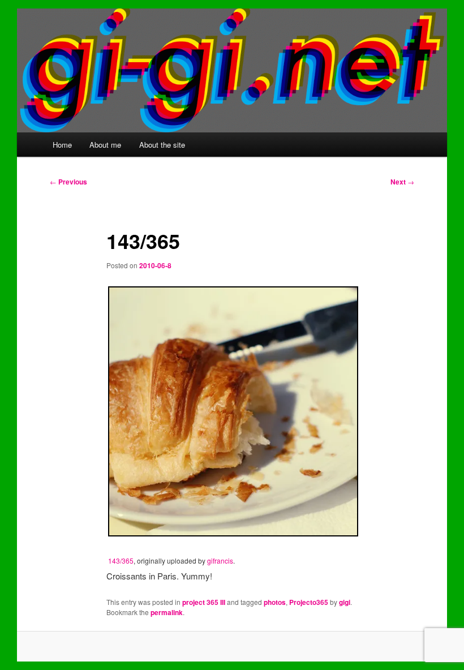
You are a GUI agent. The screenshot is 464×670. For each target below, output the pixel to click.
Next (402, 182)
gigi (344, 602)
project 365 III (203, 602)
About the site (162, 144)
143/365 (121, 560)
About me (105, 144)
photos (275, 602)
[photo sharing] (233, 533)
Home (62, 144)
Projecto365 (308, 602)
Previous (68, 182)
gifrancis (220, 560)
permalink (167, 612)
